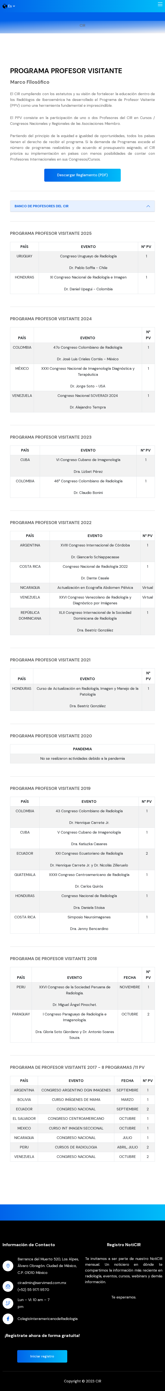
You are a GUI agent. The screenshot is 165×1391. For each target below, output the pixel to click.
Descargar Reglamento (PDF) (82, 175)
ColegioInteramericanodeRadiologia (48, 1318)
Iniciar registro (42, 1356)
